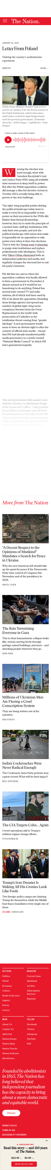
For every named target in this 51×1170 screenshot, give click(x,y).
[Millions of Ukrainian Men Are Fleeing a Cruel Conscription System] (25, 678)
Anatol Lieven (9, 584)
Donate (11, 1113)
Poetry (5, 1005)
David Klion (17, 912)
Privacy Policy (9, 1125)
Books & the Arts (10, 995)
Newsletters (8, 1058)
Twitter (31, 1029)
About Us (7, 1024)
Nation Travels (9, 1048)
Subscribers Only (26, 1144)
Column (6, 912)
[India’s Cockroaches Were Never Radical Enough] (25, 744)
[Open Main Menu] (5, 21)
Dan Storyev (8, 719)
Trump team (27, 244)
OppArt (6, 1000)
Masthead (32, 981)
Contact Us (8, 1029)
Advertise (7, 1034)
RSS (29, 1043)
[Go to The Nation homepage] (25, 21)
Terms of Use (8, 1130)
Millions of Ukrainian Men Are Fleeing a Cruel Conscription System (22, 701)
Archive (31, 986)
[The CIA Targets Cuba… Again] (25, 806)
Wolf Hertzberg (10, 781)
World (5, 981)
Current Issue (34, 976)
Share (43, 68)
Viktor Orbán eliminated (21, 255)
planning (42, 244)
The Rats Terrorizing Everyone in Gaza (18, 630)
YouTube (31, 1039)
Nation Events (9, 1039)
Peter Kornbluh (10, 838)
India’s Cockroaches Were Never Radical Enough (22, 765)
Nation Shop (8, 1043)
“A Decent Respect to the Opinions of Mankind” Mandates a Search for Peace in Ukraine (23, 553)
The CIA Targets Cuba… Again (25, 825)
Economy (7, 986)
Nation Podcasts (10, 1053)
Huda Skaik (7, 653)
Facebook (32, 1024)
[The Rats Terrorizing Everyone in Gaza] (25, 609)
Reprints (31, 998)
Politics (6, 976)
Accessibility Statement (14, 1135)
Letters (6, 1010)
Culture (6, 990)
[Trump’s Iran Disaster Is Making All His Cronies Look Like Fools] (25, 863)
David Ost (6, 68)
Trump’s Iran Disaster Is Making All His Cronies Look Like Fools (24, 886)
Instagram (32, 1034)
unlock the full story (24, 1164)
